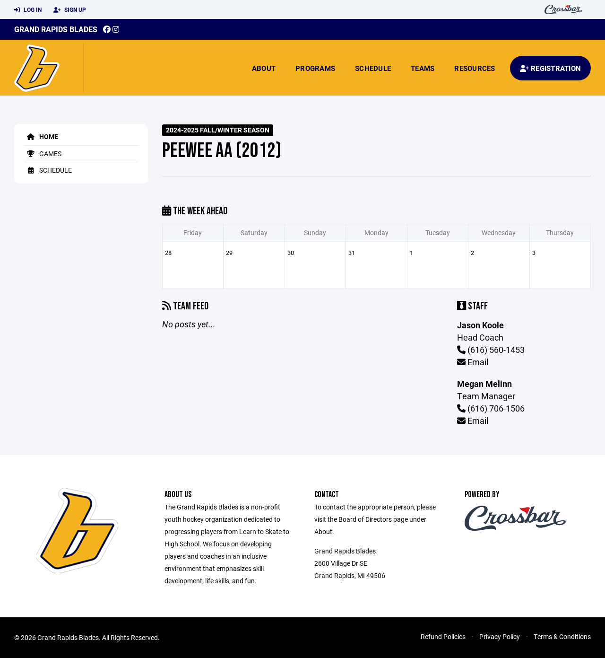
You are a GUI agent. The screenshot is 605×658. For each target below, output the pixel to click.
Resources (474, 68)
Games (49, 153)
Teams (422, 68)
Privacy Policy (499, 636)
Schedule (373, 68)
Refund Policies (443, 636)
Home (48, 136)
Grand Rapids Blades (55, 29)
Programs (315, 68)
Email (477, 362)
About (264, 68)
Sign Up (74, 9)
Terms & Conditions (562, 636)
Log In (32, 9)
